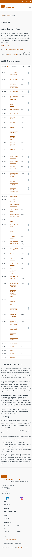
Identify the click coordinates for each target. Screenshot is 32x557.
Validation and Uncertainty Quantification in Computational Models (13, 293)
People (6, 515)
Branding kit (6, 531)
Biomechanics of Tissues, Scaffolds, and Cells (14, 309)
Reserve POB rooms (8, 534)
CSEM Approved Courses (7, 46)
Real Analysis (12, 149)
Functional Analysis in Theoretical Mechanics (14, 175)
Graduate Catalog (11, 54)
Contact (5, 536)
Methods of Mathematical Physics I (13, 137)
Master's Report (13, 343)
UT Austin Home (7, 525)
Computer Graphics (14, 79)
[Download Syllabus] (28, 73)
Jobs (5, 528)
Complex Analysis (13, 152)
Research (6, 508)
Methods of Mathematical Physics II (13, 144)
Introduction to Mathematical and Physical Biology (13, 323)
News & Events (8, 522)
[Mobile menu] (29, 7)
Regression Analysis (14, 127)
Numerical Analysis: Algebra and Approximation (14, 98)
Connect (6, 519)
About (5, 501)
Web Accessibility (24, 547)
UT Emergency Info (21, 525)
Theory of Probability (14, 109)
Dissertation (12, 346)
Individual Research (14, 196)
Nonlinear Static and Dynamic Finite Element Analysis (14, 285)
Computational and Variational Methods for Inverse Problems (14, 243)
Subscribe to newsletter (22, 534)
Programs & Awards (10, 512)
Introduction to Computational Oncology (13, 316)
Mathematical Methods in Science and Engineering (14, 168)
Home (2, 15)
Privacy (19, 547)
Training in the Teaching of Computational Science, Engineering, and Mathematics (14, 203)
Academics (7, 15)
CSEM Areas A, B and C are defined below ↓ (13, 49)
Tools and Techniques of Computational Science (14, 74)
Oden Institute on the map (9, 539)
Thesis (11, 350)
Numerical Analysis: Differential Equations (14, 104)
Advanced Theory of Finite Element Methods (14, 236)
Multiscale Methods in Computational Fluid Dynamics (14, 278)
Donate (19, 531)
